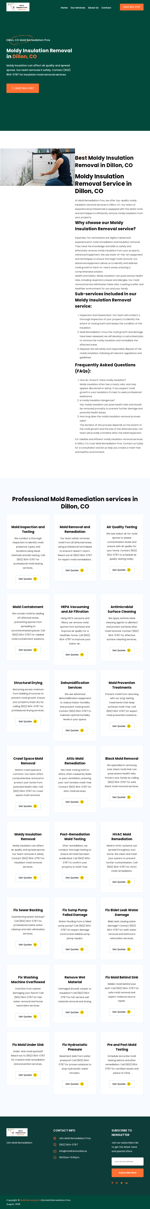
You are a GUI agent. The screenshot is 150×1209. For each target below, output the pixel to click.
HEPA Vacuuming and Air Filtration (75, 609)
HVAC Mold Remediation (121, 836)
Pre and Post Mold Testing (121, 1047)
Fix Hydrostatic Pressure (74, 1047)
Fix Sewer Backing (28, 910)
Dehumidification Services (75, 685)
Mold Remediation (30, 1200)
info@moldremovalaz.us (73, 1151)
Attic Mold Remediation (75, 761)
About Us (93, 7)
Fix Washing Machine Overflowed (28, 979)
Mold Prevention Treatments (122, 685)
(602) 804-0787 (131, 7)
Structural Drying (28, 683)
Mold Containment (28, 607)
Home (64, 7)
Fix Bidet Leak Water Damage (121, 912)
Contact (106, 7)
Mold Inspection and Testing (28, 529)
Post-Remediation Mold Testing (75, 836)
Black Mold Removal (121, 758)
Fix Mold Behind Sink (121, 977)
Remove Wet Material (75, 979)
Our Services (77, 7)
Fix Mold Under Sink (28, 1044)
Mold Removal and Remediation (75, 529)
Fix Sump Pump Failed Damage (75, 912)
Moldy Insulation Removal (28, 836)
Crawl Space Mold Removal (28, 761)
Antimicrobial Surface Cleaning (122, 609)
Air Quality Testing (122, 527)
